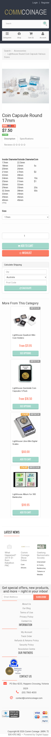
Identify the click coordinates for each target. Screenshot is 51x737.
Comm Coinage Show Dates (25, 556)
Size (4, 211)
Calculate (26, 288)
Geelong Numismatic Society (43, 555)
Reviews (8, 144)
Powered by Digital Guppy (36, 734)
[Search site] (45, 24)
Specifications (26, 138)
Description (9, 138)
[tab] (10, 139)
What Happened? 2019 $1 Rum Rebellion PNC (10, 559)
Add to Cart (26, 246)
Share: (5, 126)
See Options (25, 353)
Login (35, 3)
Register (45, 3)
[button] (25, 253)
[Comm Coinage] (25, 11)
